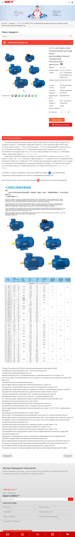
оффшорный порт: (53, 97)
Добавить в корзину (62, 125)
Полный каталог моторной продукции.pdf (53, 180)
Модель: (51, 67)
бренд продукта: (52, 102)
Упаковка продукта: (52, 91)
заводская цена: (54, 80)
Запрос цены (57, 120)
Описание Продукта (12, 138)
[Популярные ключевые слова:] (71, 36)
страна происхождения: (54, 107)
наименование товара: (54, 71)
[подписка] (70, 499)
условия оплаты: (51, 86)
